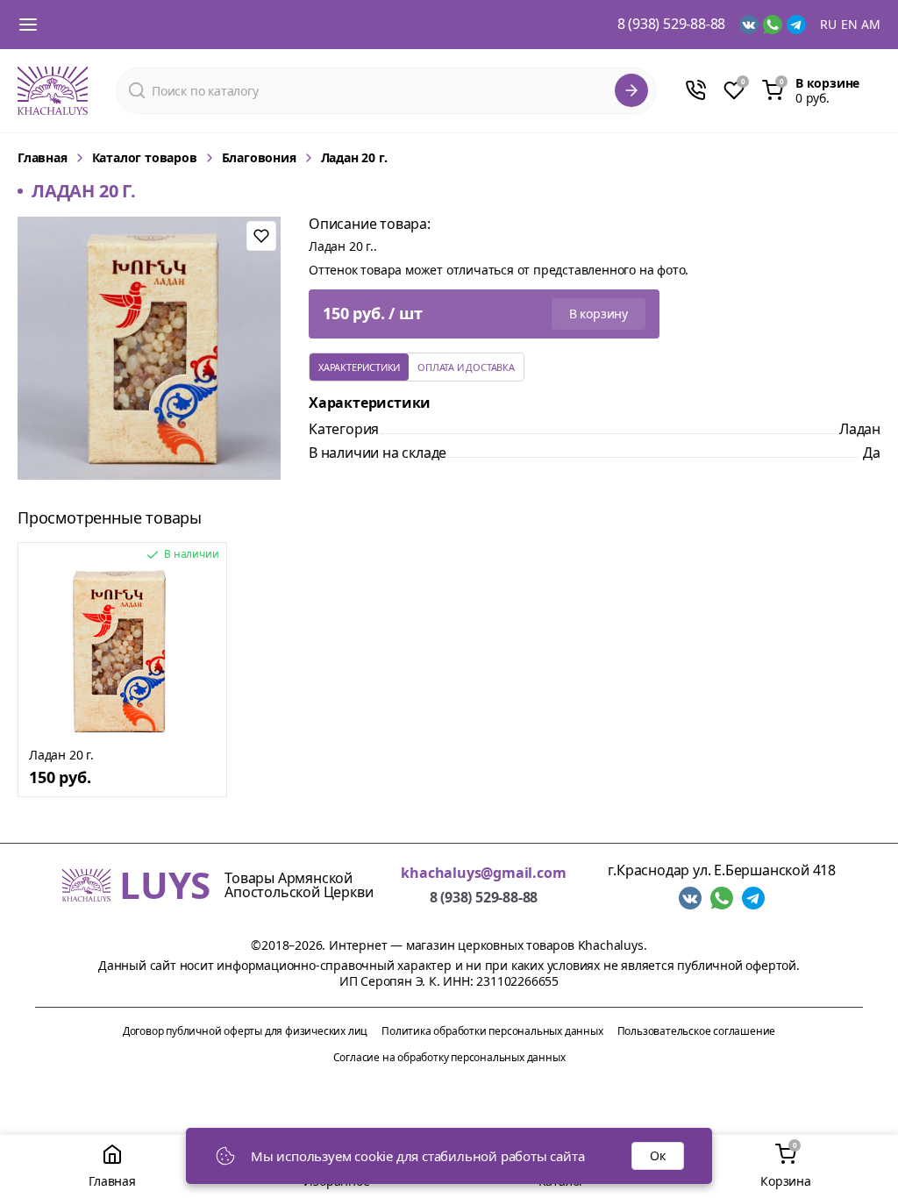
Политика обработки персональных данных (491, 1031)
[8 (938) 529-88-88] (695, 90)
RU (828, 24)
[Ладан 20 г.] (122, 651)
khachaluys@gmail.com (483, 873)
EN (849, 24)
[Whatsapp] (772, 24)
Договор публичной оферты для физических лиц (245, 1031)
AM (870, 24)
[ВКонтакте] (749, 24)
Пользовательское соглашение (696, 1031)
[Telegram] (796, 24)
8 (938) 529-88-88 (671, 24)
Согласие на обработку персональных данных (449, 1057)
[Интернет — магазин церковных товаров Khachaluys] (53, 91)
